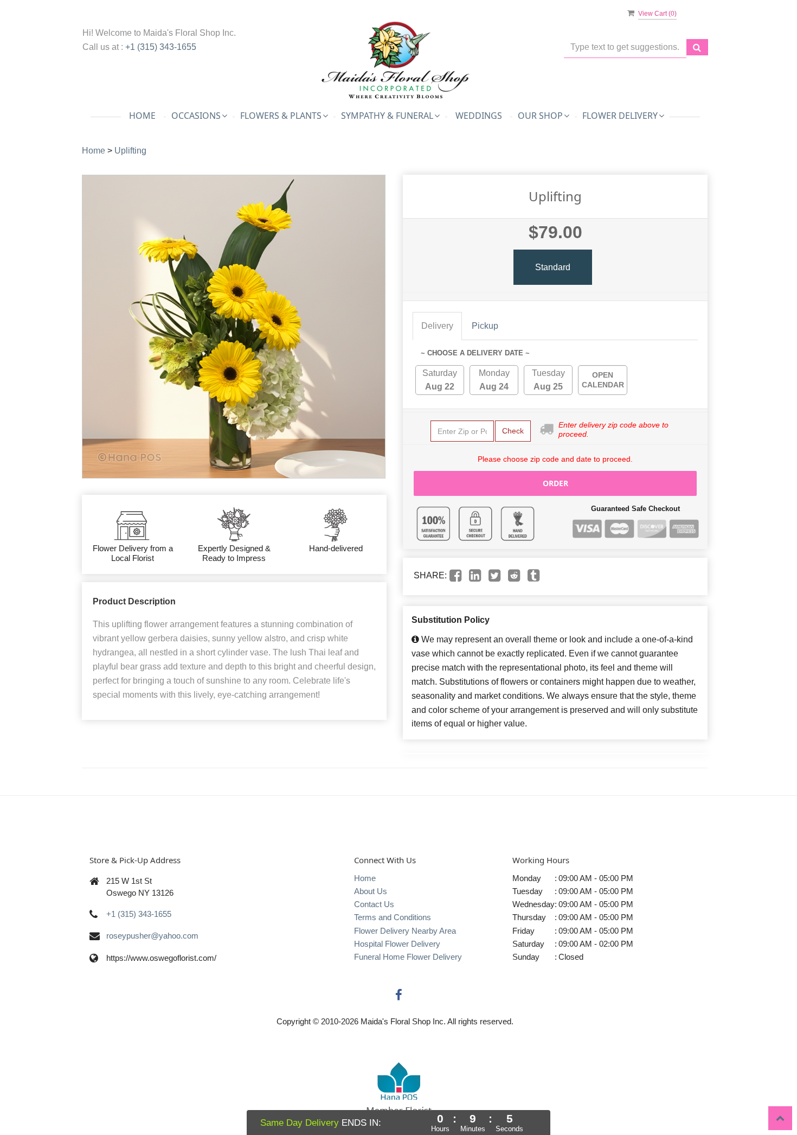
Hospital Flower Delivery (397, 943)
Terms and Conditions (392, 917)
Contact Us (374, 904)
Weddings (478, 116)
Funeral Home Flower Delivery (408, 956)
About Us (370, 891)
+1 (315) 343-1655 (160, 47)
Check (513, 430)
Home (142, 116)
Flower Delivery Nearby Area (405, 930)
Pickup (485, 325)
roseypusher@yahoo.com (152, 935)
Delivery (437, 325)
